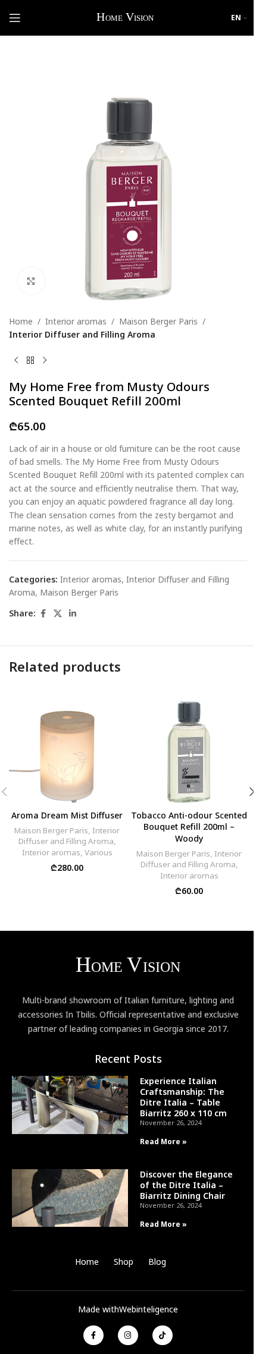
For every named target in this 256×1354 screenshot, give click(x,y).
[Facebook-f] (93, 1335)
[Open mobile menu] (15, 18)
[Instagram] (128, 1335)
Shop (123, 1261)
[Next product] (45, 361)
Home (21, 321)
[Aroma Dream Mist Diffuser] (67, 746)
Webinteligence (148, 1309)
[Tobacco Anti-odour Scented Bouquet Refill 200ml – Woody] (189, 746)
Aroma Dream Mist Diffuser (67, 815)
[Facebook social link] (43, 614)
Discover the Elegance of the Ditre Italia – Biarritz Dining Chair (186, 1185)
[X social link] (57, 614)
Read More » (163, 1141)
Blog (157, 1261)
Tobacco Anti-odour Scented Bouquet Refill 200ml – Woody (189, 827)
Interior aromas (76, 321)
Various (99, 852)
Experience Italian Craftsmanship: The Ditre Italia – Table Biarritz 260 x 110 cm (183, 1097)
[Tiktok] (162, 1335)
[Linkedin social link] (72, 614)
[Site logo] (126, 17)
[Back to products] (30, 361)
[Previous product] (16, 361)
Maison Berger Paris (158, 321)
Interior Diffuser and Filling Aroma (82, 334)
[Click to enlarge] (31, 280)
